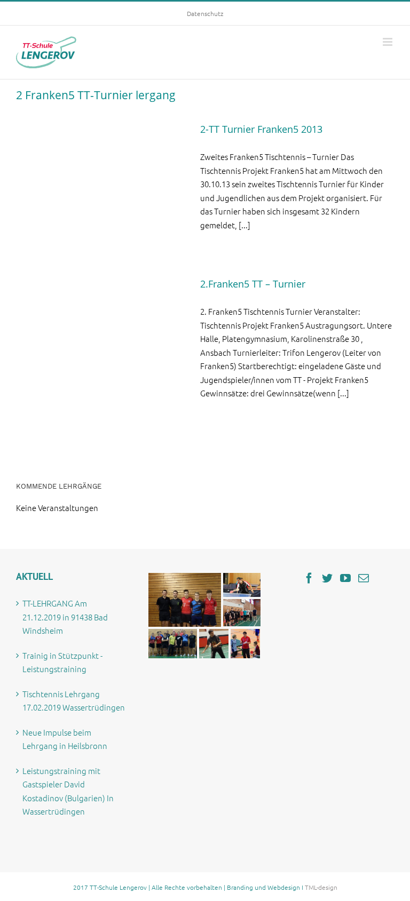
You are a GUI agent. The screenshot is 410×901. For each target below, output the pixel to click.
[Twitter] (327, 578)
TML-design (321, 887)
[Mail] (363, 578)
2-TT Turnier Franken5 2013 (261, 129)
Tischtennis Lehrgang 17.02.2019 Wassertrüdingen (73, 700)
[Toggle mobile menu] (388, 41)
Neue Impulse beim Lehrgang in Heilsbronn (64, 739)
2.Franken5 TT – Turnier (252, 283)
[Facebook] (309, 578)
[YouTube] (345, 578)
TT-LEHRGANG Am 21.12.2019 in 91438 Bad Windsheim (65, 616)
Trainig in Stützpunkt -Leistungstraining (62, 662)
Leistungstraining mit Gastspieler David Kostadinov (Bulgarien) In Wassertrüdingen (68, 791)
